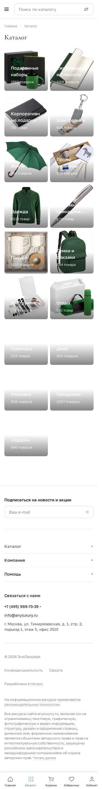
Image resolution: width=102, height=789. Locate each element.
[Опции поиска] (86, 9)
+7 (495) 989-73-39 (21, 606)
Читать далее (44, 758)
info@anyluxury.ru (21, 615)
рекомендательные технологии (32, 704)
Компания (14, 560)
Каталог (12, 546)
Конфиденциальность (23, 670)
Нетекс (36, 684)
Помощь (12, 573)
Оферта (56, 670)
